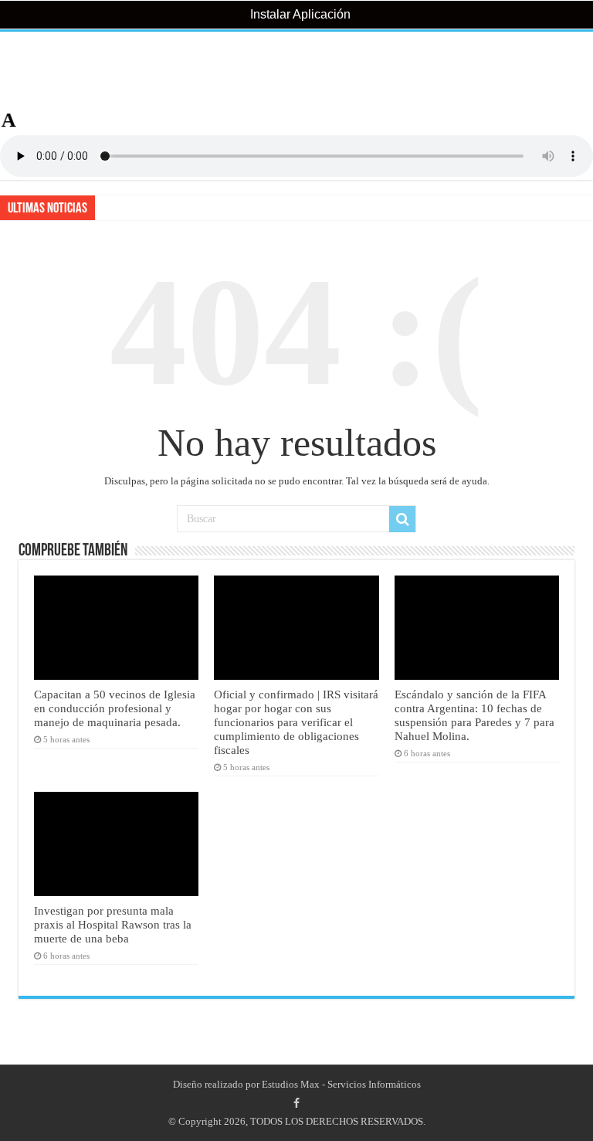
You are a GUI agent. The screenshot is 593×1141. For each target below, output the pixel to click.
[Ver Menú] (19, 70)
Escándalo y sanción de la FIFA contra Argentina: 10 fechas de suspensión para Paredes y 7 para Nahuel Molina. (474, 715)
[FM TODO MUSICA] (296, 70)
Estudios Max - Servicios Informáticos (341, 1084)
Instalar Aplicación (299, 14)
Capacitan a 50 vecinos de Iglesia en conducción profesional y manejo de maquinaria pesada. (114, 708)
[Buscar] (402, 519)
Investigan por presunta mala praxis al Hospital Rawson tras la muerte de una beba (112, 924)
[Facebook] (296, 1103)
